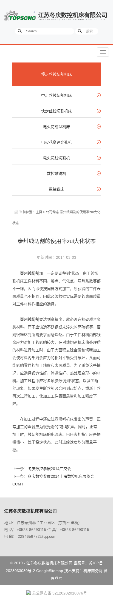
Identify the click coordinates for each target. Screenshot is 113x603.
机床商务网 (93, 570)
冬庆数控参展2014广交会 (49, 469)
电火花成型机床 (56, 126)
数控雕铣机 (56, 173)
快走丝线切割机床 (56, 111)
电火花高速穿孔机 (56, 142)
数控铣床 (56, 189)
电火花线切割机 (56, 158)
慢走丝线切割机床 (56, 74)
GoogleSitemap (49, 570)
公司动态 (52, 212)
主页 (39, 212)
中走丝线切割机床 (56, 95)
